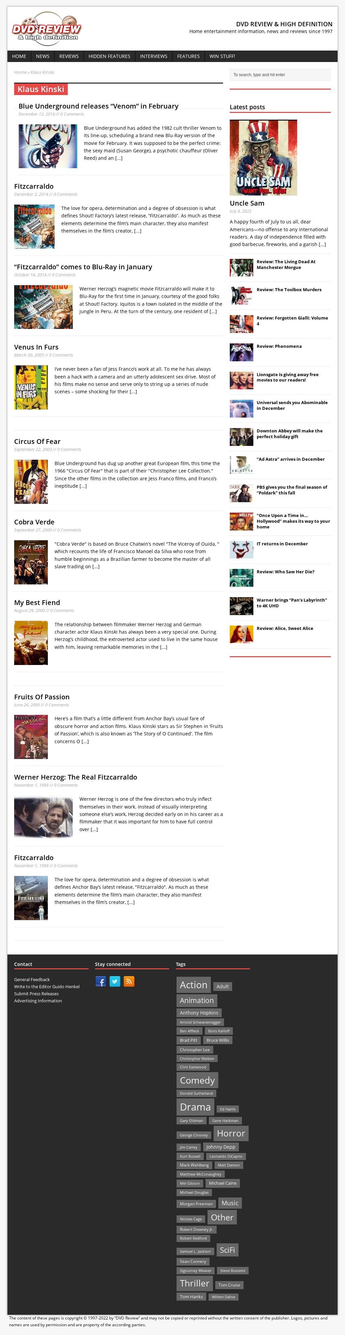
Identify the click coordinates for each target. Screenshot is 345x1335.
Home (19, 56)
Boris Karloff (218, 1030)
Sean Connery (193, 1261)
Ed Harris (228, 1109)
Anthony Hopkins (199, 1012)
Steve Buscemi (232, 1270)
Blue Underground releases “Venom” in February (99, 106)
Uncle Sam (247, 203)
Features (188, 56)
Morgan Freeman (196, 1204)
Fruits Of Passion (42, 696)
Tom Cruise (229, 1285)
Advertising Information (38, 1001)
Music (230, 1203)
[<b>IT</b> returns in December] (241, 555)
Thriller (195, 1283)
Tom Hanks (191, 1297)
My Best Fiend (37, 602)
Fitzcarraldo (34, 186)
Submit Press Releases (36, 994)
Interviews (153, 56)
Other (222, 1217)
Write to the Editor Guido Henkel (47, 986)
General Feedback (32, 979)
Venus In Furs (36, 347)
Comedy (197, 1080)
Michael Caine (223, 1183)
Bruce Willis (218, 1040)
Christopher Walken (197, 1058)
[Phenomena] (241, 358)
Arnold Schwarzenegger (200, 1022)
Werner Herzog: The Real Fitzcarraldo (75, 777)
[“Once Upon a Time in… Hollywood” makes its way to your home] (241, 527)
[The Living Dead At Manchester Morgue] (241, 273)
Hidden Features (109, 56)
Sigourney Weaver (195, 1270)
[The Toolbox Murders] (241, 301)
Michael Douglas (194, 1192)
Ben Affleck (189, 1030)
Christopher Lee (195, 1049)
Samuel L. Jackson (195, 1251)
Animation (197, 1000)
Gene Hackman (225, 1120)
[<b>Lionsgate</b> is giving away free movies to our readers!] (241, 386)
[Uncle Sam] (263, 191)
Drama (195, 1107)
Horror (231, 1133)
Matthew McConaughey (200, 1174)
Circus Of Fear (37, 441)
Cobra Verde (34, 521)
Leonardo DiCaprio (226, 1156)
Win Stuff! (222, 56)
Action (194, 984)
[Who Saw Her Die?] (241, 583)
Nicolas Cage (191, 1218)
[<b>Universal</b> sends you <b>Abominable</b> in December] (241, 414)
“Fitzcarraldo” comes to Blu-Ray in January (83, 266)
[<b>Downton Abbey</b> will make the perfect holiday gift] (241, 442)
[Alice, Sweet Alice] (241, 640)
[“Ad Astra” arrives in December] (241, 470)
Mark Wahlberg (194, 1164)
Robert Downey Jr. (196, 1229)
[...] (119, 158)
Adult (223, 986)
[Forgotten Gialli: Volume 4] (241, 329)
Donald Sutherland (196, 1093)
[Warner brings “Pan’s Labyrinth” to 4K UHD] (241, 611)
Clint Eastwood (193, 1066)
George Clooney (194, 1134)
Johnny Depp (221, 1147)
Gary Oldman (191, 1120)
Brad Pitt (188, 1040)
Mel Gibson (190, 1183)
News (43, 56)
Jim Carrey (188, 1147)
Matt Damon (229, 1164)
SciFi (227, 1250)
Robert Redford (193, 1238)
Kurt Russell (190, 1156)
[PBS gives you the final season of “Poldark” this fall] (241, 498)
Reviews (69, 56)
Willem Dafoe (223, 1297)
